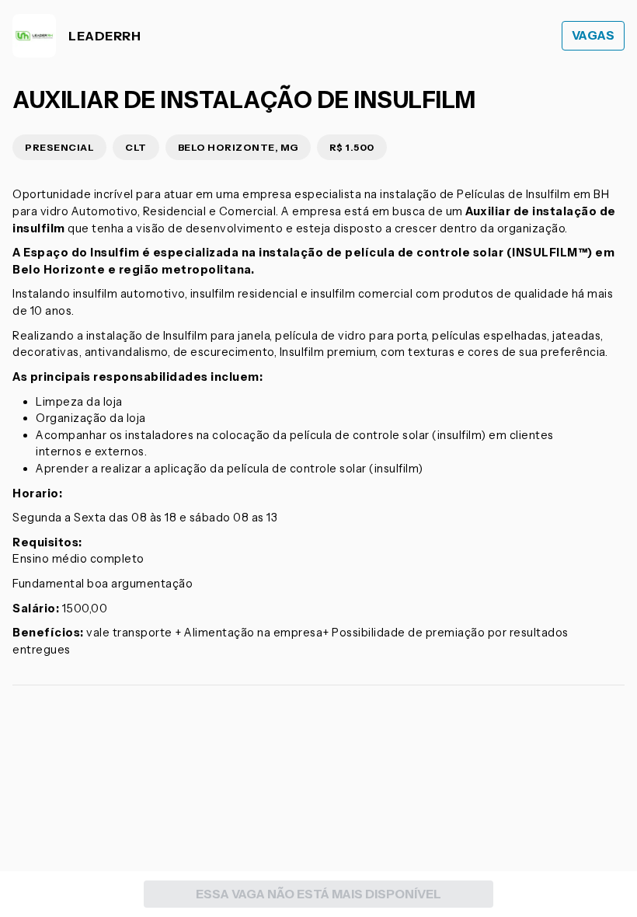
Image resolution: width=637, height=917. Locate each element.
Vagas (593, 35)
